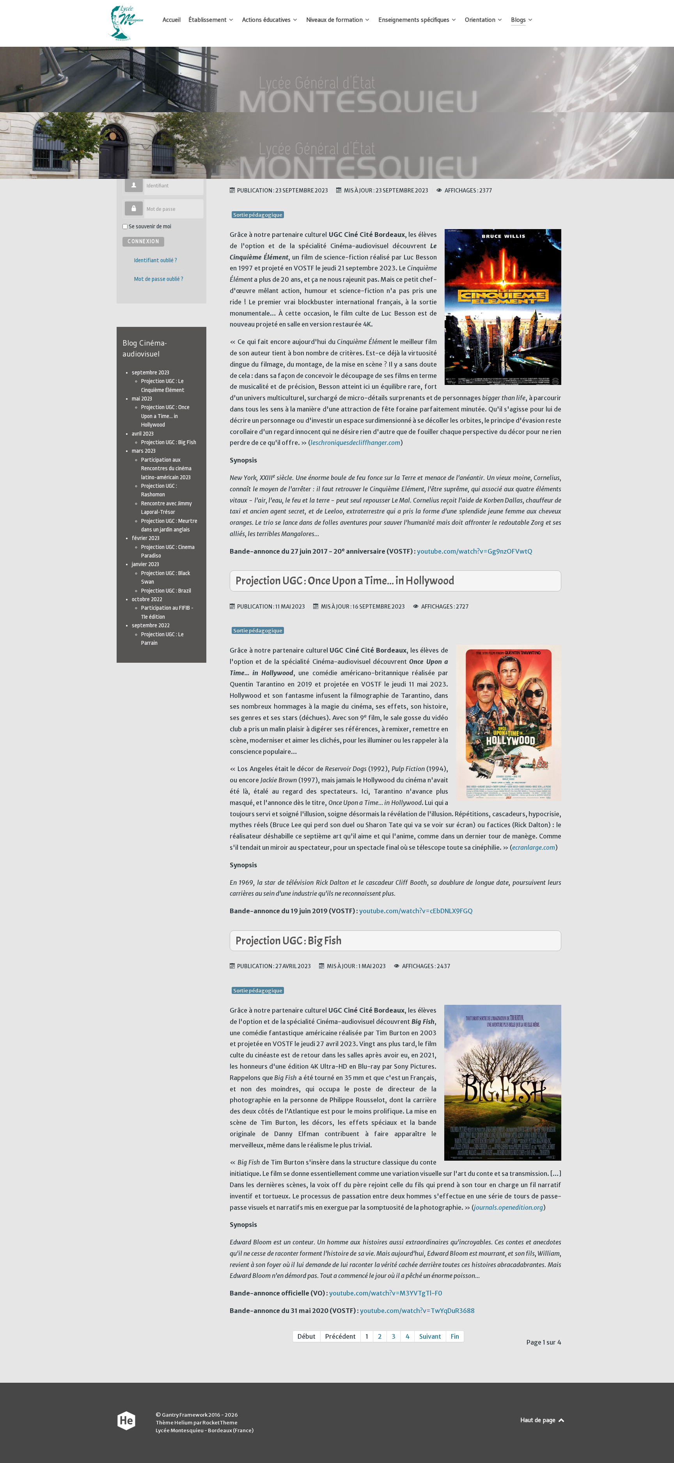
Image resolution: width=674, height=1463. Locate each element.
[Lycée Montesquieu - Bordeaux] (126, 23)
